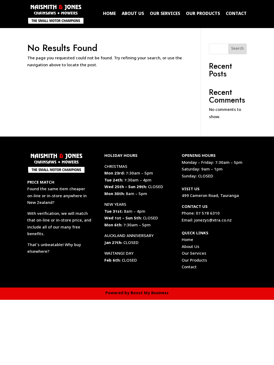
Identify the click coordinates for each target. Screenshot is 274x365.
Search (237, 49)
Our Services (165, 14)
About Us (133, 14)
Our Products (203, 14)
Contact (236, 14)
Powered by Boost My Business (137, 293)
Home (109, 14)
